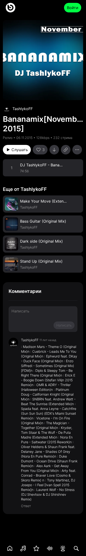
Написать (64, 325)
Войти (72, 7)
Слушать (19, 149)
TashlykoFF (22, 108)
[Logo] (10, 7)
